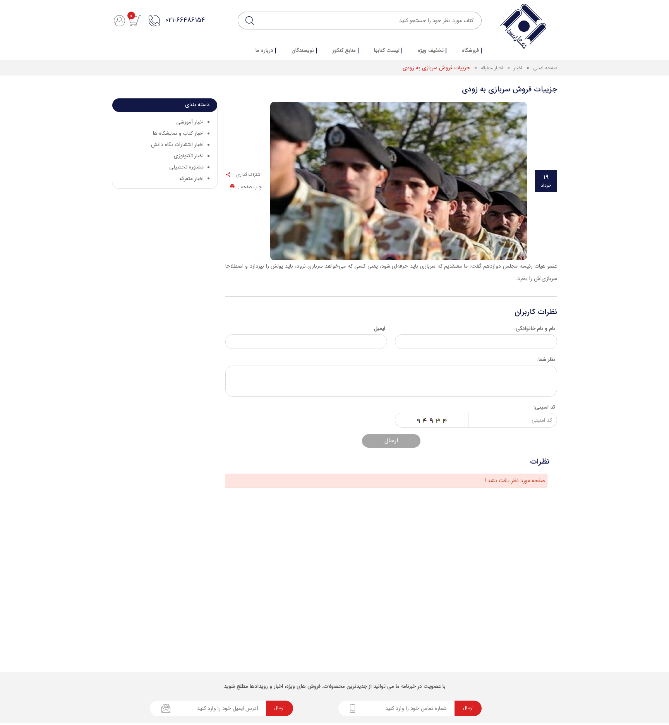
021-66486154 (185, 20)
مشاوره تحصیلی (186, 167)
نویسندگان (303, 51)
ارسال (391, 440)
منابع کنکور (344, 51)
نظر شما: (546, 359)
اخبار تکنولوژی (189, 156)
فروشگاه (470, 51)
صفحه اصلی (545, 68)
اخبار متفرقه (492, 68)
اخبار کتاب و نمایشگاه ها (178, 133)
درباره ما (264, 51)
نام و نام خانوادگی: (534, 328)
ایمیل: (378, 328)
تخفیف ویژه (431, 51)
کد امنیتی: (544, 407)
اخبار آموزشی (190, 122)
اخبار (517, 68)
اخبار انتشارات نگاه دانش (177, 145)
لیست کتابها (387, 51)
